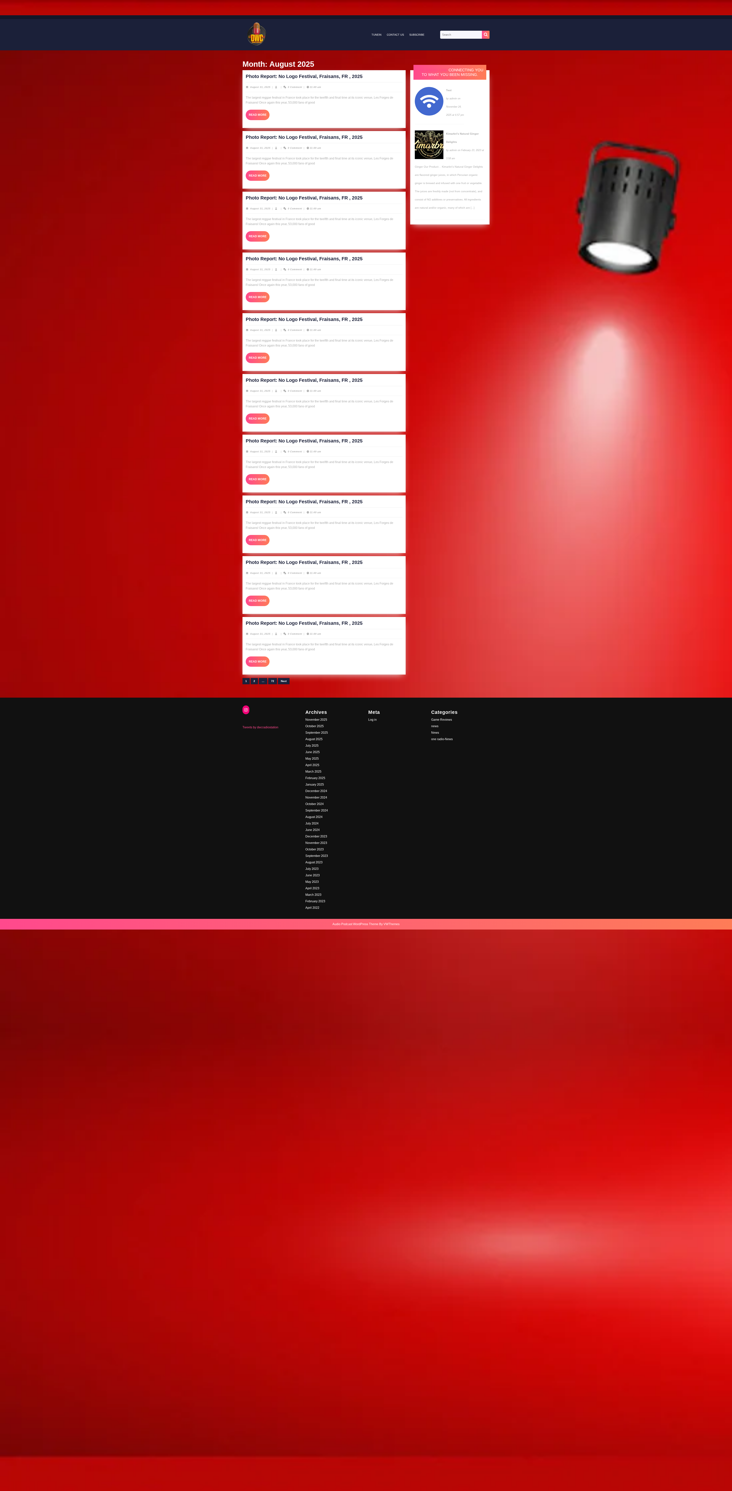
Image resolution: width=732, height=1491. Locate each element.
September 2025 (316, 732)
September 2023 (316, 855)
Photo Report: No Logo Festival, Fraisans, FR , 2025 (304, 76)
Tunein (376, 34)
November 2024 (316, 797)
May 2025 (312, 758)
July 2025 (312, 745)
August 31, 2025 (260, 87)
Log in (372, 719)
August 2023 (314, 862)
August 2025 (314, 739)
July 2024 (312, 823)
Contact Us (395, 34)
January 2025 (314, 784)
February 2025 (315, 778)
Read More (259, 116)
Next (284, 681)
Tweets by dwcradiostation (260, 727)
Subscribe (416, 34)
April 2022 (312, 907)
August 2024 (314, 817)
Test (449, 90)
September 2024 (316, 810)
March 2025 (313, 771)
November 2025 (316, 719)
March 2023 (313, 894)
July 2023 (312, 868)
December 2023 (316, 836)
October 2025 (314, 726)
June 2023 (312, 875)
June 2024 (312, 830)
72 (272, 681)
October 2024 (314, 804)
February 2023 (315, 901)
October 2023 (314, 849)
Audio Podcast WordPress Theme (355, 924)
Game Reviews (441, 719)
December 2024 (316, 791)
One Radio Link (432, 70)
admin (453, 98)
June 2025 (312, 752)
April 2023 (312, 888)
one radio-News (442, 739)
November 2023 (316, 842)
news (434, 726)
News (435, 732)
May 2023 (312, 881)
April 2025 (312, 765)
